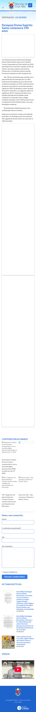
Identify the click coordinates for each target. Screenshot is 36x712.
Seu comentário (7, 546)
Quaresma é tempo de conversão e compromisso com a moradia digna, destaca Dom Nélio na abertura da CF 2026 (9, 466)
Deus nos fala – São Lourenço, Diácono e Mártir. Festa (26, 497)
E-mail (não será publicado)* (11, 528)
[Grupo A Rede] (23, 708)
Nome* (4, 519)
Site (3, 537)
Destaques (8, 17)
